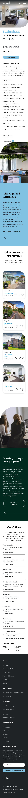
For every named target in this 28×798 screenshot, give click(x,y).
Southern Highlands (10, 582)
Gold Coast (7, 619)
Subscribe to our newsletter (14, 771)
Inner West (7, 570)
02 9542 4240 (9, 601)
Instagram (6, 730)
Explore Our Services (14, 503)
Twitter (5, 738)
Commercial (7, 672)
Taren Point (7, 606)
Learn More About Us (10, 231)
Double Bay (7, 557)
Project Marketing (8, 669)
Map (4, 52)
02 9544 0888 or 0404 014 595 (14, 638)
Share (10, 52)
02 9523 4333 (9, 552)
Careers (5, 683)
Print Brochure (7, 141)
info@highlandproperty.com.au (13, 693)
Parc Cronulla (8, 545)
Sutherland (7, 594)
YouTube (6, 741)
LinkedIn (5, 734)
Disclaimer (6, 786)
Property (6, 665)
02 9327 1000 (9, 564)
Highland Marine (9, 631)
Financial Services (9, 676)
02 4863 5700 (9, 589)
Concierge (6, 679)
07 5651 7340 (9, 626)
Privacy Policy (14, 786)
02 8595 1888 (9, 577)
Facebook (6, 727)
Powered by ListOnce (9, 792)
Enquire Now (11, 57)
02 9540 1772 (9, 614)
